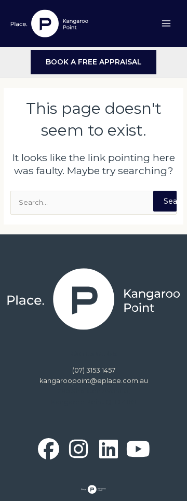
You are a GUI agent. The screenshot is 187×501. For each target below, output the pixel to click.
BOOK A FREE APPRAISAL (94, 62)
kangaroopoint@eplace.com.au (93, 381)
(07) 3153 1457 (93, 370)
